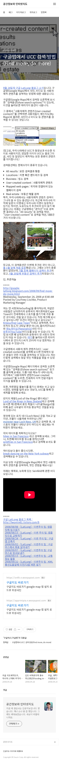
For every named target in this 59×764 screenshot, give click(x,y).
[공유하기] (15, 629)
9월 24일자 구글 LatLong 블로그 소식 (23, 87)
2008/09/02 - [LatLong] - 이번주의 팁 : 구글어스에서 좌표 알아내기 (29, 546)
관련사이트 (8, 741)
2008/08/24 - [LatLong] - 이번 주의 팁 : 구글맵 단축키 (29, 540)
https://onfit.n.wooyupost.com (23, 577)
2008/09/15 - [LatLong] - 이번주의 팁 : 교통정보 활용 (29, 557)
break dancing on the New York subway (26, 453)
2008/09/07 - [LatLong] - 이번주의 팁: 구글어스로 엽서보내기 (28, 551)
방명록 (44, 12)
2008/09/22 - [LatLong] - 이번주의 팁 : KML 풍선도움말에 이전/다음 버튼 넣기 (29, 563)
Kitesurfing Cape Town (16, 322)
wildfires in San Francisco (18, 441)
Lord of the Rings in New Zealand (22, 401)
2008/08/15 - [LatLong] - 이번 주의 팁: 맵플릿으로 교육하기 (29, 534)
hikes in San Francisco (16, 436)
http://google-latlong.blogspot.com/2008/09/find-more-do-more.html (28, 291)
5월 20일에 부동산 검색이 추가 (25, 273)
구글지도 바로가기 (17, 582)
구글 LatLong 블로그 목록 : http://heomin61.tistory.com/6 (21, 521)
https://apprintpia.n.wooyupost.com (26, 600)
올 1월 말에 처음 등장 (14, 267)
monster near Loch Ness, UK (19, 421)
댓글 (5, 689)
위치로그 (33, 12)
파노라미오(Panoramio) (19, 328)
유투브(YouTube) (12, 331)
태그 (11, 12)
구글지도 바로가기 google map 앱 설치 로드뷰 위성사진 (29, 588)
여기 (30, 337)
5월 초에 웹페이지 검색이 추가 (35, 270)
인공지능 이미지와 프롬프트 (13, 751)
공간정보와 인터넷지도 (15, 4)
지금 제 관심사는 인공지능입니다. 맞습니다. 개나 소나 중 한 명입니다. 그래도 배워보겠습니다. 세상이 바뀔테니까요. (23, 713)
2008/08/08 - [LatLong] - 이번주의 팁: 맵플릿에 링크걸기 (28, 528)
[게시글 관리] (19, 629)
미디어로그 (21, 12)
